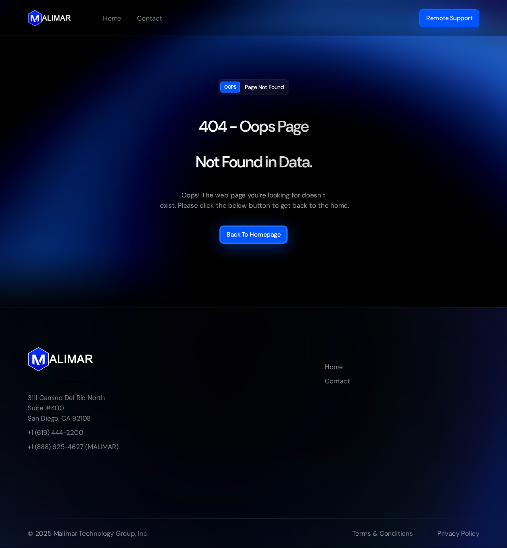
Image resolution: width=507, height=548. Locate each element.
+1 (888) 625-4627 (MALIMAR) (73, 446)
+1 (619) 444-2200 (56, 432)
